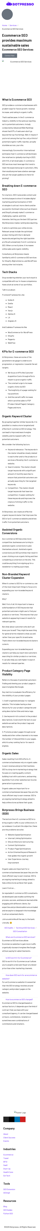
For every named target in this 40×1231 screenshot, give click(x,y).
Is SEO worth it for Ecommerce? (19, 958)
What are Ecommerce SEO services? (20, 937)
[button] (20, 937)
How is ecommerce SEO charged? (19, 999)
